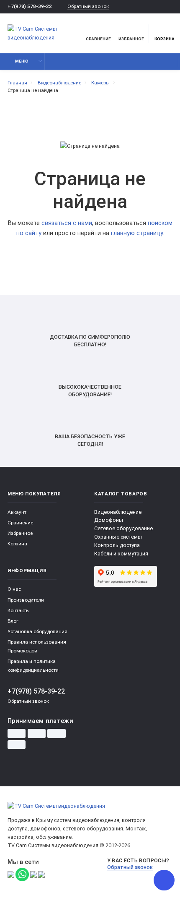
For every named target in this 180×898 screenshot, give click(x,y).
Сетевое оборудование (123, 528)
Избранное (20, 533)
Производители (26, 600)
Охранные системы (118, 537)
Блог (13, 621)
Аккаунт (17, 512)
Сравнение (20, 523)
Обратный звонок (88, 6)
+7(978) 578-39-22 (30, 6)
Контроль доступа (117, 545)
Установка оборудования (37, 631)
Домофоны (108, 520)
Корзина (164, 39)
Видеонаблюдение (117, 512)
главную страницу (137, 233)
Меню (21, 61)
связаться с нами (66, 223)
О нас (14, 589)
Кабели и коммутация (121, 553)
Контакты (19, 610)
